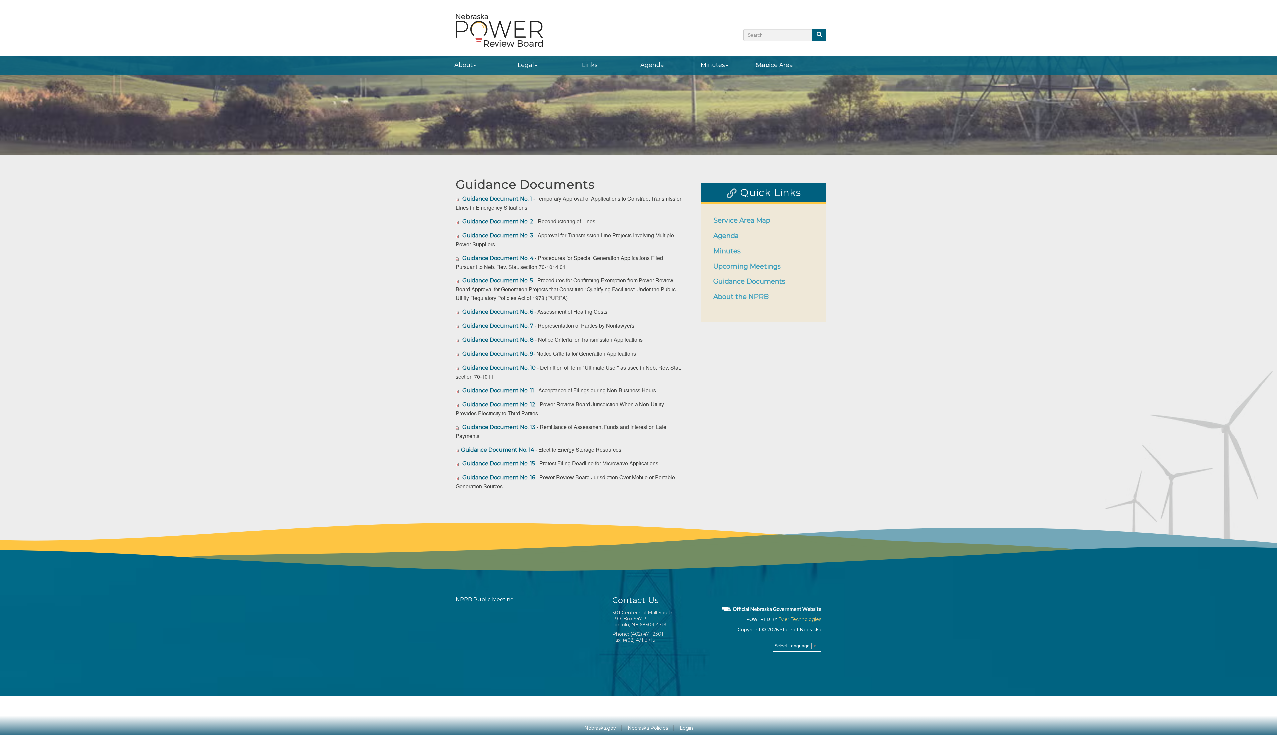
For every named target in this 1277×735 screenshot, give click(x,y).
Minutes (713, 65)
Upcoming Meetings (747, 266)
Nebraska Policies (648, 728)
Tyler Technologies (800, 619)
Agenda (652, 65)
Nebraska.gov (600, 728)
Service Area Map (774, 65)
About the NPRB (741, 297)
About (463, 65)
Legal (526, 65)
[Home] (499, 30)
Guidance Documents (749, 281)
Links (590, 65)
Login (686, 728)
